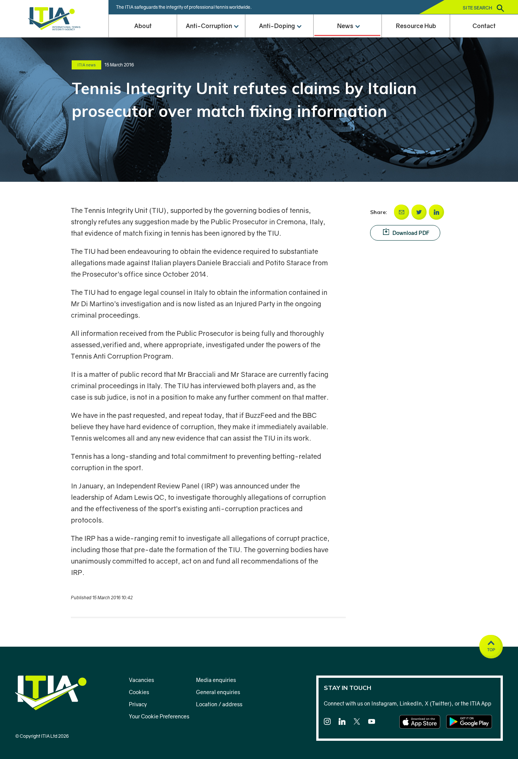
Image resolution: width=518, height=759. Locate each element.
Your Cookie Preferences (159, 716)
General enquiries (218, 692)
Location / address (219, 704)
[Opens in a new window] (401, 212)
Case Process (279, 87)
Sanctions (210, 87)
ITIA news (347, 87)
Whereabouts (279, 180)
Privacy (138, 704)
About (143, 26)
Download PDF (410, 233)
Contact (484, 26)
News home (347, 41)
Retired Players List (279, 157)
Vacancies (141, 680)
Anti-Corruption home (211, 41)
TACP (211, 64)
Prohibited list (279, 111)
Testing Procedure (279, 296)
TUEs (279, 203)
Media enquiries (216, 680)
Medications (279, 250)
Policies (211, 111)
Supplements (279, 226)
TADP (279, 64)
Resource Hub (416, 26)
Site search (478, 8)
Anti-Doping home (279, 41)
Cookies (139, 692)
